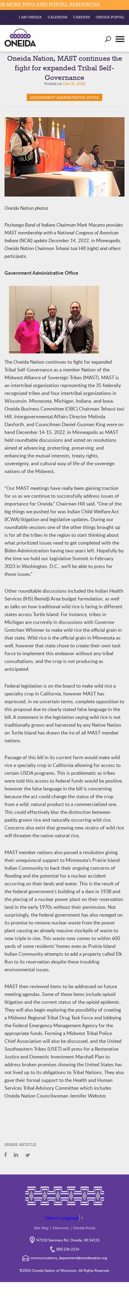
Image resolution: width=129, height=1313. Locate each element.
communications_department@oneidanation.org (69, 1257)
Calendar (58, 17)
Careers (81, 17)
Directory (61, 1228)
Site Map (41, 1228)
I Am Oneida (30, 17)
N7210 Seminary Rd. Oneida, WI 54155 (68, 1240)
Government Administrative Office (64, 97)
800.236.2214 (67, 1249)
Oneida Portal (110, 17)
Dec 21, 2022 (74, 83)
